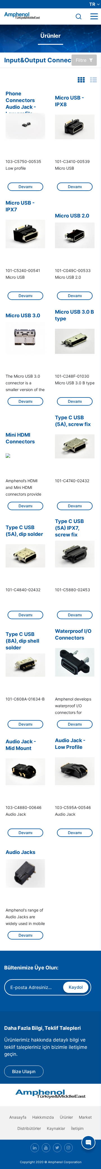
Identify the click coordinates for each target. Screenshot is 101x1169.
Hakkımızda (43, 1117)
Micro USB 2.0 (72, 216)
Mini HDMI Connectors (20, 438)
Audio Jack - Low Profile (70, 743)
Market (85, 1117)
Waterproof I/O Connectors (73, 634)
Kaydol (76, 987)
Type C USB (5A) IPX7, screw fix (69, 525)
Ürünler (66, 1117)
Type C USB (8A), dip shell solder (22, 638)
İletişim (77, 1128)
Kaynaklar (56, 1128)
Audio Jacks (20, 852)
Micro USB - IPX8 (69, 101)
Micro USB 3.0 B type (74, 315)
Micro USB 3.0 (23, 315)
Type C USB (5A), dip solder (24, 530)
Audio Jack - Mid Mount (21, 745)
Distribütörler (29, 1128)
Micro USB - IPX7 (20, 206)
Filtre (81, 60)
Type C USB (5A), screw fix (73, 421)
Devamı (25, 186)
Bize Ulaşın (24, 1071)
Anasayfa (17, 1117)
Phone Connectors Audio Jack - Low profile (21, 98)
